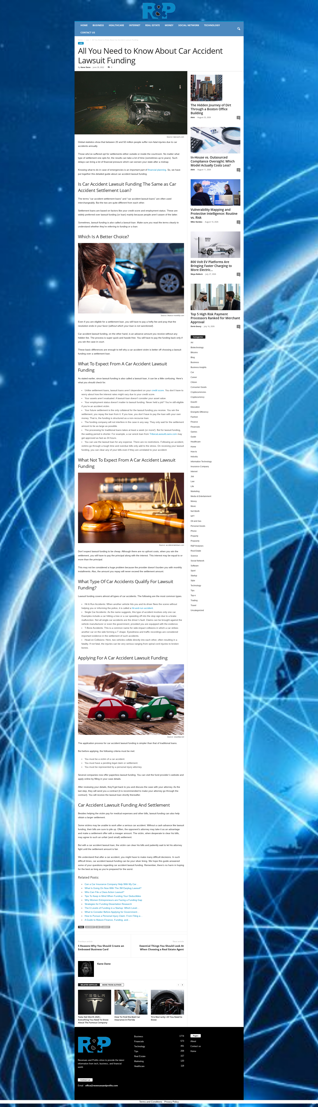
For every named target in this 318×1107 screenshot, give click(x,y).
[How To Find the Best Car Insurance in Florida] (131, 1002)
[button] (238, 29)
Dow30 (194, 402)
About (193, 1041)
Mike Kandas (196, 222)
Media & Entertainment (201, 496)
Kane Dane (86, 67)
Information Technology (201, 461)
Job (192, 476)
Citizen (194, 382)
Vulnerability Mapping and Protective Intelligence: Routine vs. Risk (214, 213)
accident (90, 927)
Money (169, 25)
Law (87, 40)
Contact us (87, 32)
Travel (193, 605)
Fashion (194, 417)
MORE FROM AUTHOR (111, 985)
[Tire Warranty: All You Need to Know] (167, 1002)
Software (195, 566)
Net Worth (195, 511)
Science (194, 556)
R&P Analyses (197, 546)
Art (192, 342)
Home (84, 25)
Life (192, 486)
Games (194, 432)
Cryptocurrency (197, 397)
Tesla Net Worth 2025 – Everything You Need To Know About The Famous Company (93, 1019)
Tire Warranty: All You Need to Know (166, 1018)
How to (194, 452)
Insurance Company (200, 466)
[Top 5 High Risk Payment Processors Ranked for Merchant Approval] (215, 297)
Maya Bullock (197, 274)
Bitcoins (194, 352)
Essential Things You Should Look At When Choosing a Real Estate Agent (161, 947)
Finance (194, 422)
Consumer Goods (199, 387)
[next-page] (182, 985)
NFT (192, 516)
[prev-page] (178, 985)
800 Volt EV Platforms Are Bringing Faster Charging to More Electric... (211, 266)
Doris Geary (196, 326)
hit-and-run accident (142, 608)
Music (193, 506)
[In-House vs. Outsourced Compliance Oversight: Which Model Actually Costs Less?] (215, 140)
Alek (193, 117)
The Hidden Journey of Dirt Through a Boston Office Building (211, 109)
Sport (193, 571)
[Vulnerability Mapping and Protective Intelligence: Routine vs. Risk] (215, 192)
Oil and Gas (196, 521)
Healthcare (116, 25)
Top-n (193, 595)
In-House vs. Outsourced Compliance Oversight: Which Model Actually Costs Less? (213, 161)
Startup (194, 575)
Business (98, 25)
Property (194, 536)
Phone (194, 531)
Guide (193, 437)
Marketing (195, 491)
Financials (195, 427)
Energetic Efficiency (199, 412)
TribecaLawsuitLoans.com (163, 434)
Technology (212, 25)
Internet (134, 25)
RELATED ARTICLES (89, 985)
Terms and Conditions (150, 1101)
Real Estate (152, 25)
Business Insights (198, 367)
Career (194, 377)
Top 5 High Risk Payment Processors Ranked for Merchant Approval (215, 318)
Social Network (188, 25)
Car (192, 372)
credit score (158, 390)
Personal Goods (198, 526)
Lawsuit (105, 927)
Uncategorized (197, 610)
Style (193, 580)
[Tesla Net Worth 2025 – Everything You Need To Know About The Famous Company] (94, 1002)
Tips (192, 590)
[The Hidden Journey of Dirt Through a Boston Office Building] (215, 88)
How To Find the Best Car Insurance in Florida (127, 1018)
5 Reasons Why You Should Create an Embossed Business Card (101, 947)
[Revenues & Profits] (159, 10)
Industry (194, 456)
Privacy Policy (171, 1101)
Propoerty (195, 541)
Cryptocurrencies (198, 392)
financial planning (157, 169)
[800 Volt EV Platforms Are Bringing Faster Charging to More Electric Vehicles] (215, 244)
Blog (193, 357)
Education (195, 407)
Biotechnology (197, 347)
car (98, 927)
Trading (194, 600)
